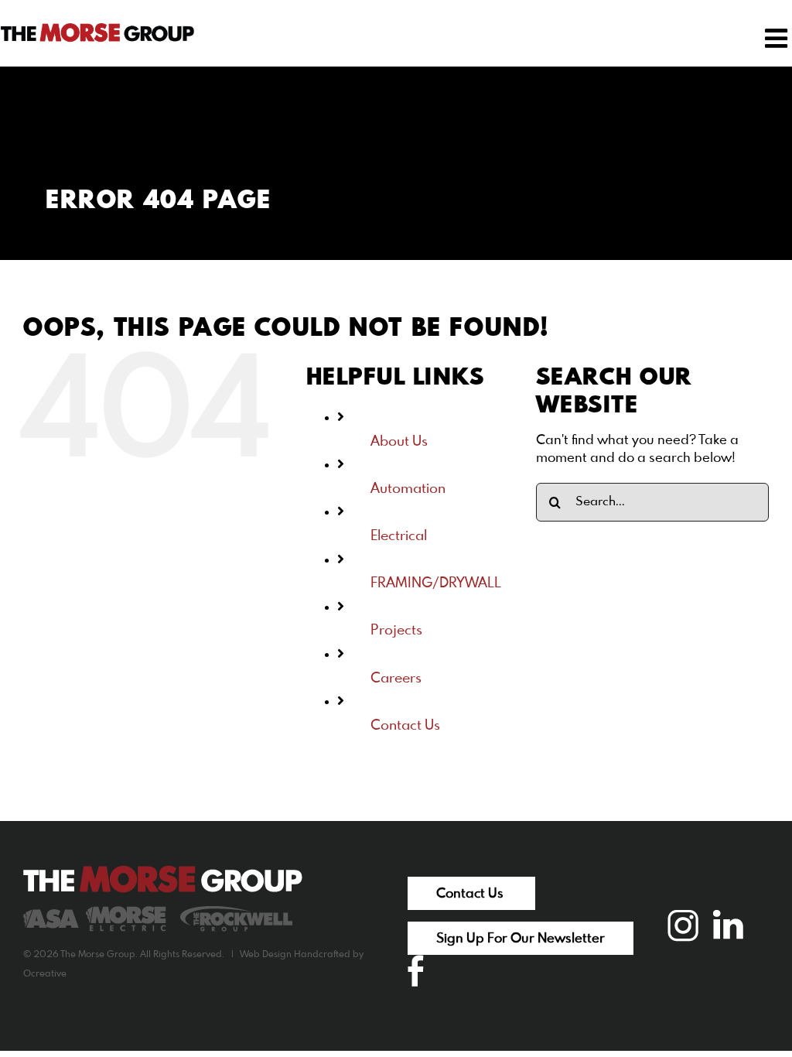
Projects (396, 631)
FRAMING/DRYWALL (435, 583)
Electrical (398, 536)
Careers (396, 679)
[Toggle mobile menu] (778, 38)
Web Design (266, 955)
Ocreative (45, 974)
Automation (408, 489)
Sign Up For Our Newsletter (520, 939)
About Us (399, 442)
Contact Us (405, 726)
